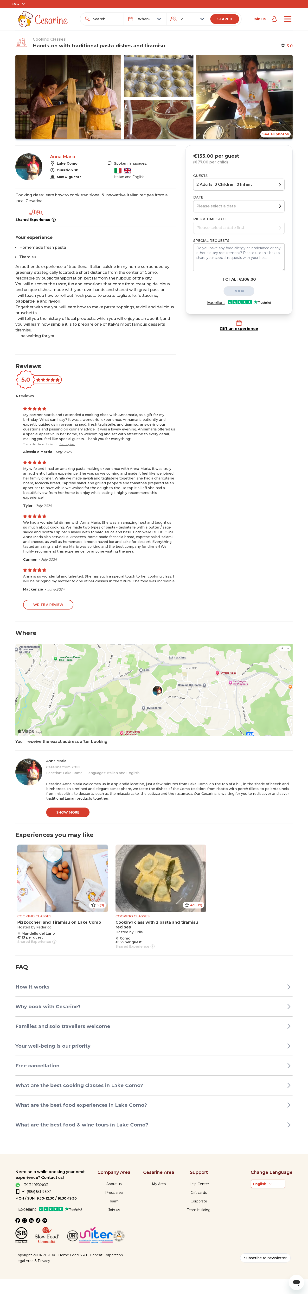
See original (67, 444)
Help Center (199, 1184)
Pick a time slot (209, 219)
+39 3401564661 (35, 1185)
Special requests (211, 240)
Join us (259, 19)
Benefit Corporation (106, 1255)
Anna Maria (62, 156)
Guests (200, 176)
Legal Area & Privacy (32, 1261)
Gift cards (199, 1192)
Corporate (199, 1201)
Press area (114, 1192)
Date (198, 197)
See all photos (275, 134)
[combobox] (106, 19)
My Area (159, 1184)
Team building (199, 1210)
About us (114, 1184)
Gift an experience (239, 328)
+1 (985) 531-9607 (36, 1191)
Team (114, 1201)
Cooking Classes (49, 39)
